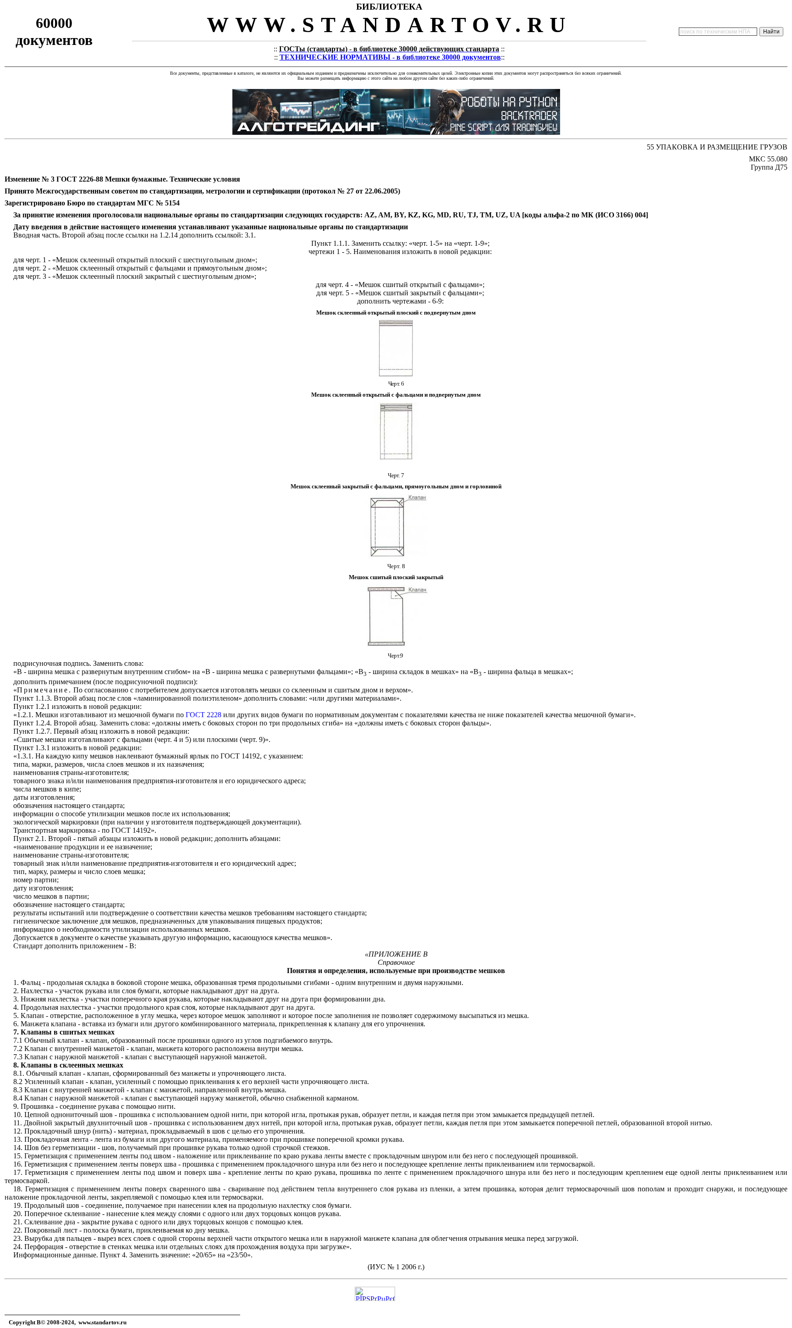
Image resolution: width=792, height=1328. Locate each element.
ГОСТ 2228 (203, 715)
